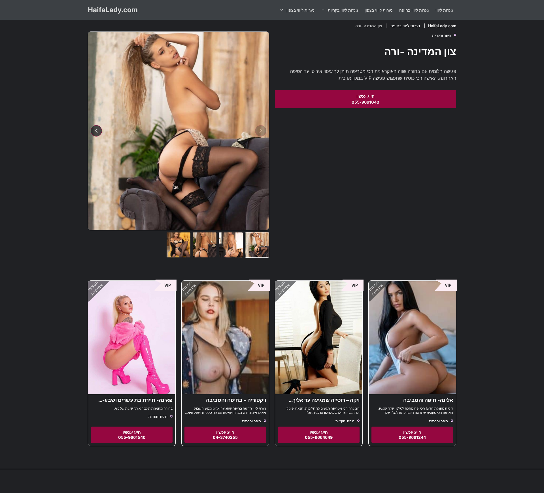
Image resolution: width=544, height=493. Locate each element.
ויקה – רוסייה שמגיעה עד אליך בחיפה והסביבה (326, 403)
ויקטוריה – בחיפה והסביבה (236, 400)
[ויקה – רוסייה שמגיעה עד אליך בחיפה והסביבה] (318, 337)
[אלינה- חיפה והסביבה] (412, 337)
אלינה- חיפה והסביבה (428, 400)
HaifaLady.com (113, 10)
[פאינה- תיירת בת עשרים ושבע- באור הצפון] (131, 337)
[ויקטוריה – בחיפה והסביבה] (225, 337)
